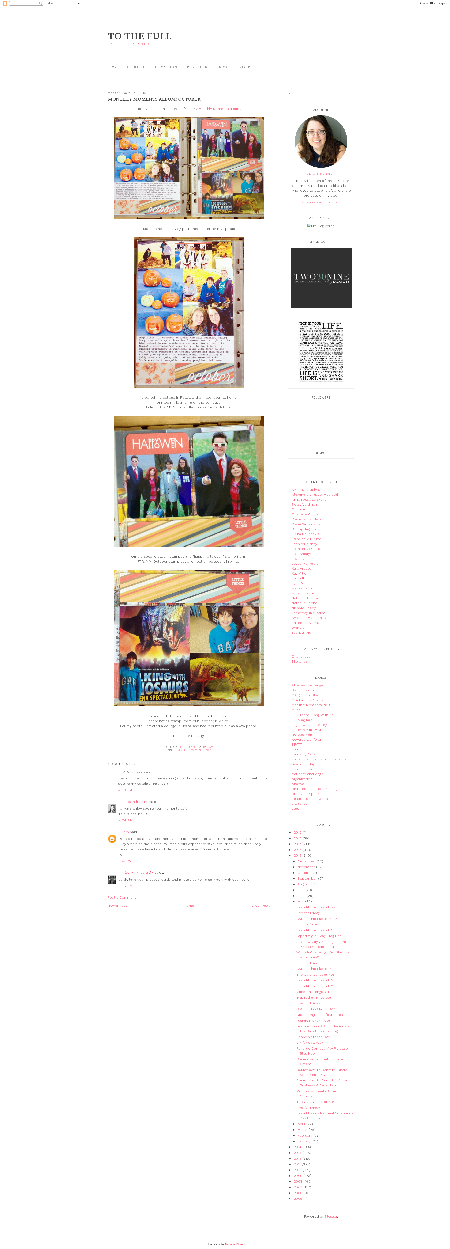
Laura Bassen (303, 578)
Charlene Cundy (305, 514)
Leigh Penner (321, 173)
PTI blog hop (302, 720)
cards (296, 749)
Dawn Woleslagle (306, 524)
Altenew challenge (307, 685)
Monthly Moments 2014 (194, 750)
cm (126, 832)
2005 (299, 1198)
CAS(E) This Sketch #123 (317, 1009)
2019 (298, 832)
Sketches (300, 661)
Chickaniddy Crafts (307, 700)
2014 (298, 1147)
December (307, 861)
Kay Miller (300, 573)
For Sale (223, 67)
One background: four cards (319, 1015)
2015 (298, 855)
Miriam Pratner (304, 593)
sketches (300, 803)
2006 (299, 1193)
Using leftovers (309, 924)
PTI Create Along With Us (313, 715)
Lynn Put (299, 583)
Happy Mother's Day (313, 1037)
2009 (299, 1175)
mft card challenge (307, 774)
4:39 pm (125, 790)
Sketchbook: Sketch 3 (314, 980)
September (308, 878)
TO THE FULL (140, 36)
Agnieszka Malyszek (308, 489)
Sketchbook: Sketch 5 (314, 930)
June (302, 896)
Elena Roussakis (305, 534)
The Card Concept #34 (315, 1102)
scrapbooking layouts (310, 798)
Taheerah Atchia (305, 622)
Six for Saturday (309, 1042)
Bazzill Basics (303, 690)
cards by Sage (304, 754)
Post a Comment (122, 897)
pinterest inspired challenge (316, 789)
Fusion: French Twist (313, 1020)
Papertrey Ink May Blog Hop (319, 936)
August (304, 884)
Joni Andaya (302, 554)
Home (115, 67)
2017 (298, 844)
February (305, 1135)
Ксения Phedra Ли (138, 872)
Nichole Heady (304, 608)
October (305, 873)
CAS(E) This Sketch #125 (317, 919)
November (307, 867)
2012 (298, 1158)
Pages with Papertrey (309, 725)
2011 (298, 1164)
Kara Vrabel (301, 568)
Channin (298, 509)
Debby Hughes (304, 529)
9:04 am (125, 820)
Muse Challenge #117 (313, 992)
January (304, 1141)
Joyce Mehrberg (305, 563)
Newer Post (117, 905)
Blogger (331, 1216)
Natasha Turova (305, 598)
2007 (299, 1187)
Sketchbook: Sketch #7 (316, 907)
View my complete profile (321, 202)
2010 (298, 1170)
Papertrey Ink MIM (306, 729)
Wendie (298, 627)
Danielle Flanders (307, 519)
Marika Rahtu (302, 588)
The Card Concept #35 (315, 974)
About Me (136, 67)
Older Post (260, 905)
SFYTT (297, 744)
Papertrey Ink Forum (308, 613)
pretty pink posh (306, 794)
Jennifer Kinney (304, 544)
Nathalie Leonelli (306, 603)
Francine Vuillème (307, 539)
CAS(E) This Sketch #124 (317, 969)
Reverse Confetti (306, 739)
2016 (298, 850)
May (301, 901)
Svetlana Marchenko (309, 618)
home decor (302, 769)
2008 (299, 1181)
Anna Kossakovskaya (309, 499)
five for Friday (303, 764)
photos (298, 784)
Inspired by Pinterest (314, 997)
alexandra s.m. (136, 801)
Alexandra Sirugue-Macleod (315, 494)
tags (295, 808)
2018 (298, 838)
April (302, 1124)
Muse (296, 710)
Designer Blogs (234, 1244)
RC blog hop (302, 734)
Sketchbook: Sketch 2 (314, 986)
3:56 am (125, 886)
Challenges (301, 656)
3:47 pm (125, 861)
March (303, 1129)
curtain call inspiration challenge (319, 759)
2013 (298, 1152)
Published (198, 67)
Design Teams (166, 67)
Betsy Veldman (304, 504)
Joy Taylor (300, 558)
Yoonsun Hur (302, 632)
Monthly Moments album (219, 108)
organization (302, 779)
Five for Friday (308, 913)
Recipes (247, 67)
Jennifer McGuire (306, 549)
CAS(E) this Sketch (307, 695)
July (301, 890)
